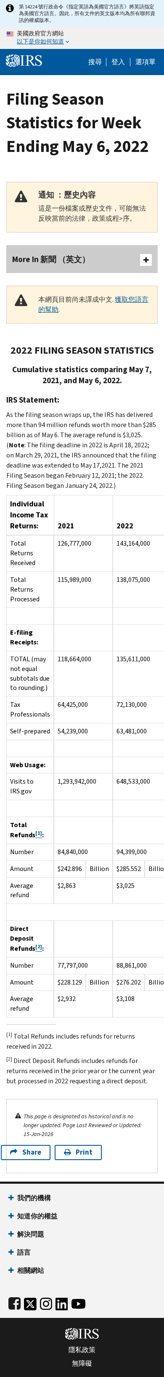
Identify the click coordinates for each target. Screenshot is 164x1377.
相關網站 (30, 1270)
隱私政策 (82, 1350)
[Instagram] (46, 1302)
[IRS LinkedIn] (62, 1302)
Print (84, 1152)
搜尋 (95, 62)
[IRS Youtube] (78, 1302)
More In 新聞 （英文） (51, 259)
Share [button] (31, 1152)
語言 (24, 1252)
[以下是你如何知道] (82, 38)
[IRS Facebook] (14, 1302)
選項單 (145, 62)
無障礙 (82, 1363)
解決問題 (30, 1234)
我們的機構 (34, 1197)
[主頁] (24, 59)
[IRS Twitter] (30, 1302)
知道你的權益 (37, 1216)
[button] (118, 62)
